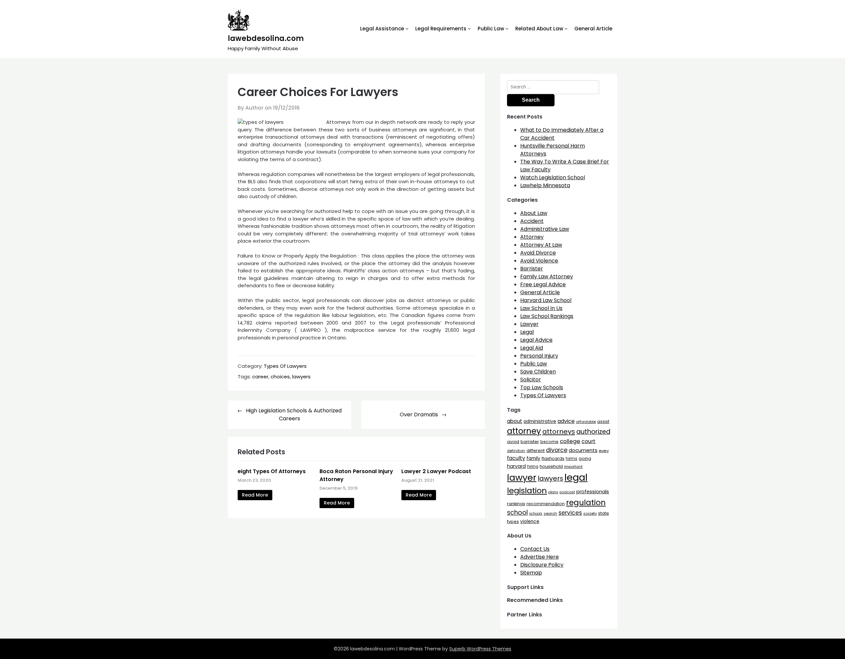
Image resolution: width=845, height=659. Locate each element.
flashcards (553, 458)
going (585, 458)
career (260, 376)
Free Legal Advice (543, 284)
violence (529, 521)
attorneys (558, 431)
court (588, 441)
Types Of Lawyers (285, 366)
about (514, 421)
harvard (516, 466)
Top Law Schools (541, 387)
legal (576, 477)
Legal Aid (531, 348)
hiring (532, 466)
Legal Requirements (440, 28)
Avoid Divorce (538, 253)
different (535, 450)
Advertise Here (539, 557)
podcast (567, 492)
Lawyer (529, 324)
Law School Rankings (546, 316)
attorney (524, 431)
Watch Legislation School (552, 177)
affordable (586, 421)
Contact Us (535, 549)
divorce (556, 450)
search (550, 513)
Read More (255, 495)
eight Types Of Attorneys (272, 471)
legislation (527, 490)
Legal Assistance (382, 28)
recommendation (545, 503)
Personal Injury (539, 356)
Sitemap (531, 572)
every (604, 450)
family (533, 458)
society (590, 513)
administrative (540, 421)
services (570, 513)
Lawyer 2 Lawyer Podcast (436, 471)
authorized (593, 431)
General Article (593, 28)
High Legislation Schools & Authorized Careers (294, 414)
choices (280, 376)
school (517, 512)
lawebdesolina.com (266, 38)
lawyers (301, 376)
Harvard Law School (545, 300)
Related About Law (539, 28)
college (570, 441)
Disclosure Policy (541, 565)
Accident (532, 221)
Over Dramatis (419, 414)
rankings (516, 503)
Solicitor (530, 379)
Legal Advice (536, 340)
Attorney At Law (541, 245)
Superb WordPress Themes (480, 648)
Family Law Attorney (546, 276)
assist (603, 421)
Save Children (538, 371)
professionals (592, 491)
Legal (527, 332)
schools (535, 513)
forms (571, 458)
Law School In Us (541, 308)
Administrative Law (544, 229)
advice (566, 421)
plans (553, 492)
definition (516, 450)
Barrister (531, 268)
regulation (586, 502)
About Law (533, 213)
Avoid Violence (539, 260)
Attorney (532, 237)
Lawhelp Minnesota (545, 185)
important (573, 466)
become (549, 441)
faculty (516, 458)
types (513, 521)
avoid (513, 441)
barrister (530, 441)
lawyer (521, 477)
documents (583, 450)
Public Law (491, 28)
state (603, 513)
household (551, 466)
